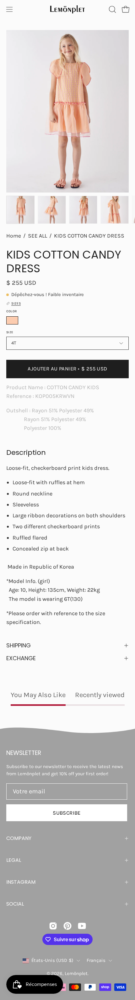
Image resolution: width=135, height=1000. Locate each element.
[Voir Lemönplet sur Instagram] (53, 926)
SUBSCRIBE (67, 813)
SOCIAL (15, 903)
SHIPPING (18, 645)
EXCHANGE (21, 658)
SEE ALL (37, 236)
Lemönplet (76, 973)
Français (96, 960)
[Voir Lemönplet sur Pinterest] (67, 926)
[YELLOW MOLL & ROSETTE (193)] (12, 320)
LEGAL (13, 860)
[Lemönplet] (67, 9)
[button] (111, 9)
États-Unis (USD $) (52, 960)
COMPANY (18, 838)
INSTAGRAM (20, 882)
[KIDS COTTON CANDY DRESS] (20, 210)
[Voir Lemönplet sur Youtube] (82, 926)
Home (13, 236)
